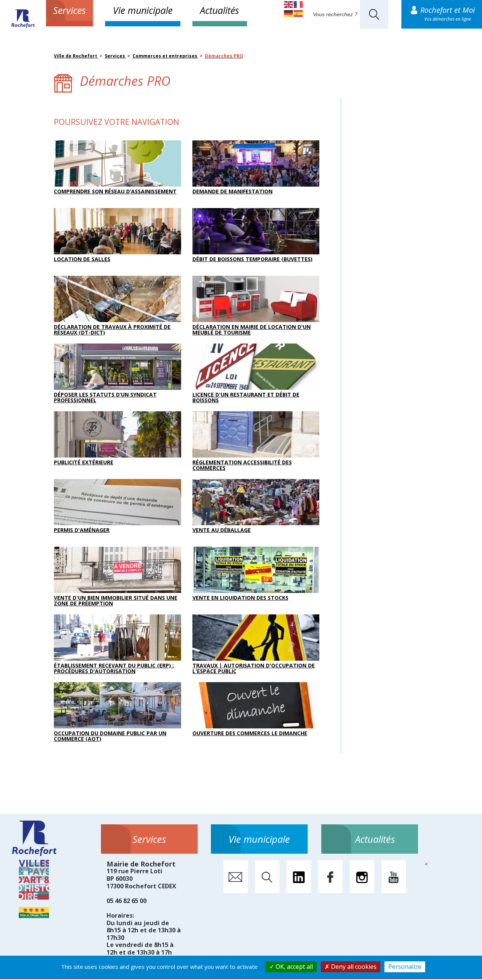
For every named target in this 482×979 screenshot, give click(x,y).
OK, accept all (293, 966)
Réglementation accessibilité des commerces (242, 465)
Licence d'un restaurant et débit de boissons (245, 397)
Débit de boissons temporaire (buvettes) (252, 259)
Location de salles (82, 259)
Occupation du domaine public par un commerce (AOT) (110, 736)
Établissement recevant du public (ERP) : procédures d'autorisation (114, 668)
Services (69, 10)
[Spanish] (299, 13)
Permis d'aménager (82, 530)
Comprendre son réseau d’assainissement (115, 191)
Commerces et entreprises (165, 56)
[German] (289, 13)
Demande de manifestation (232, 191)
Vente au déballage (221, 530)
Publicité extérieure (83, 462)
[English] (289, 4)
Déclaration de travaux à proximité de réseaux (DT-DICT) (112, 329)
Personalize (404, 966)
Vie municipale (142, 10)
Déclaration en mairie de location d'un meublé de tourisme (251, 329)
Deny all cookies (353, 966)
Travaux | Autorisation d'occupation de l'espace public (253, 668)
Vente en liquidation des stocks (240, 597)
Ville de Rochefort (76, 56)
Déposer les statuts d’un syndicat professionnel (105, 397)
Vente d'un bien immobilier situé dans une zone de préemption (115, 600)
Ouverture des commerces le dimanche (249, 733)
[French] (299, 4)
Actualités (219, 10)
